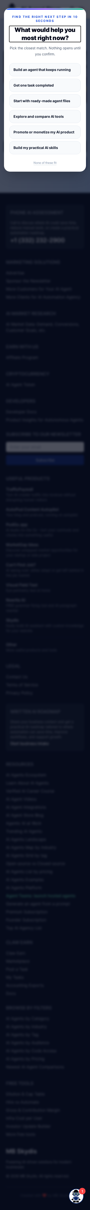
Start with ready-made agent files (42, 101)
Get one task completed (34, 85)
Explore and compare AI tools (39, 116)
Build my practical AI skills (36, 147)
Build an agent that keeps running (42, 69)
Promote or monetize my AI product (44, 132)
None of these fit (45, 163)
